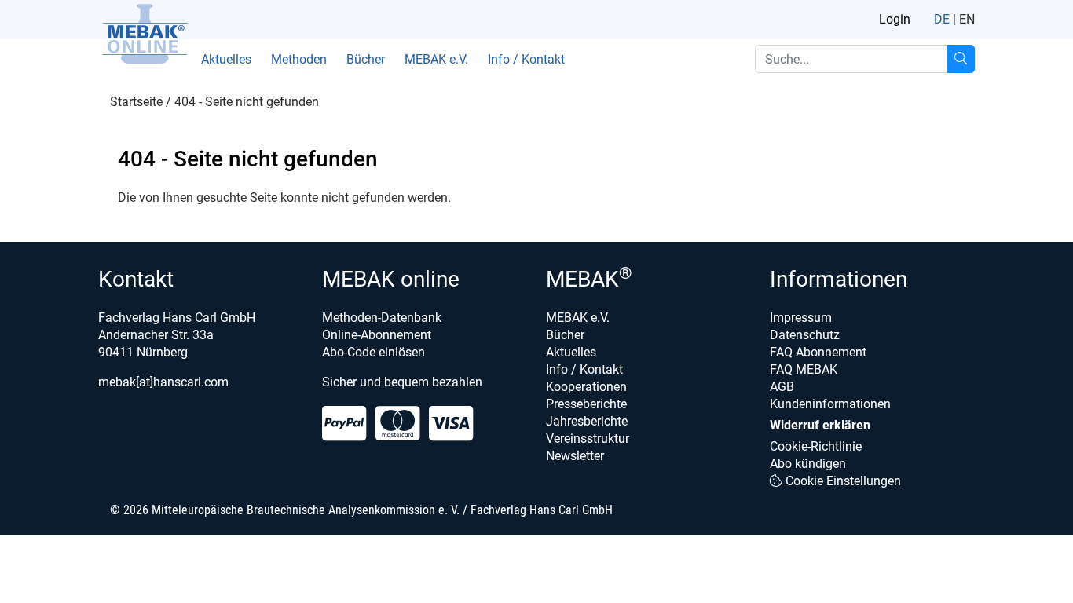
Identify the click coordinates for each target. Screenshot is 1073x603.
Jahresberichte (587, 421)
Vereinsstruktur (587, 438)
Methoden (299, 59)
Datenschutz (805, 334)
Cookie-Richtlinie (816, 446)
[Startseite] (144, 34)
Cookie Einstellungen (841, 480)
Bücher (365, 59)
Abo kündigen (808, 463)
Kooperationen (586, 386)
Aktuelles (226, 59)
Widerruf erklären (820, 425)
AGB (782, 386)
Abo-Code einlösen (373, 352)
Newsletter (575, 455)
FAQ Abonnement (818, 352)
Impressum (801, 317)
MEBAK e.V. (436, 59)
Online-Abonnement (376, 334)
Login (894, 19)
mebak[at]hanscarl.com (163, 382)
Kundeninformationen (830, 404)
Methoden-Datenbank (381, 317)
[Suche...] (961, 59)
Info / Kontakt (526, 59)
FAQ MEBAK (803, 369)
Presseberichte (586, 404)
